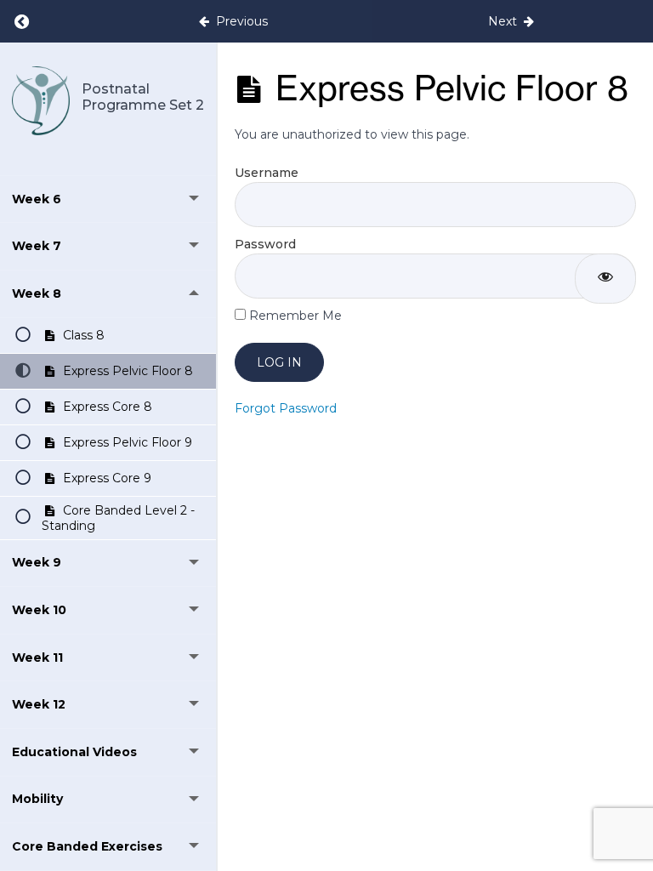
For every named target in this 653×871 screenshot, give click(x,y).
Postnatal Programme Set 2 (143, 97)
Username (266, 172)
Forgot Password (286, 408)
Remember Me (294, 315)
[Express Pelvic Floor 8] (41, 100)
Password (265, 244)
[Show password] (605, 278)
